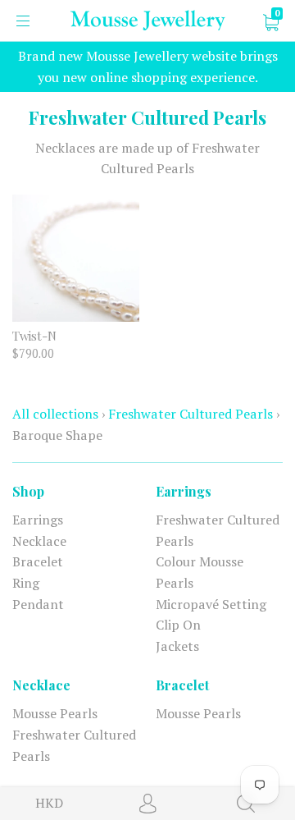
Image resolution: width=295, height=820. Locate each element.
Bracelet (37, 561)
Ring (25, 583)
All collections (55, 414)
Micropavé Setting (211, 604)
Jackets (177, 646)
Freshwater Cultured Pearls (190, 414)
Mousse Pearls (55, 713)
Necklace (39, 541)
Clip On (178, 625)
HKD (49, 803)
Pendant (38, 604)
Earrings (37, 520)
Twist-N (34, 336)
